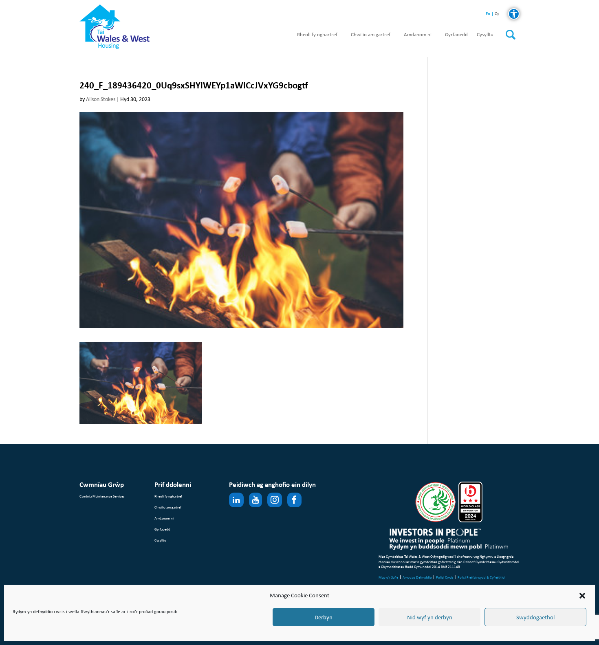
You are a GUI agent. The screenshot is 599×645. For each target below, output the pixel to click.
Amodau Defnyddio (417, 577)
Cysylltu (485, 34)
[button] (582, 596)
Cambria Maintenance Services (102, 496)
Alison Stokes (100, 99)
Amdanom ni (418, 34)
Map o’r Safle (388, 577)
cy (497, 14)
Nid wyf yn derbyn (429, 617)
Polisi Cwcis (445, 577)
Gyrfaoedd (456, 34)
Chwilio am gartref (370, 34)
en (488, 13)
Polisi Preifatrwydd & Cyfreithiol (481, 577)
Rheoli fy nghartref (317, 34)
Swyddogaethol (535, 617)
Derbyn (324, 617)
